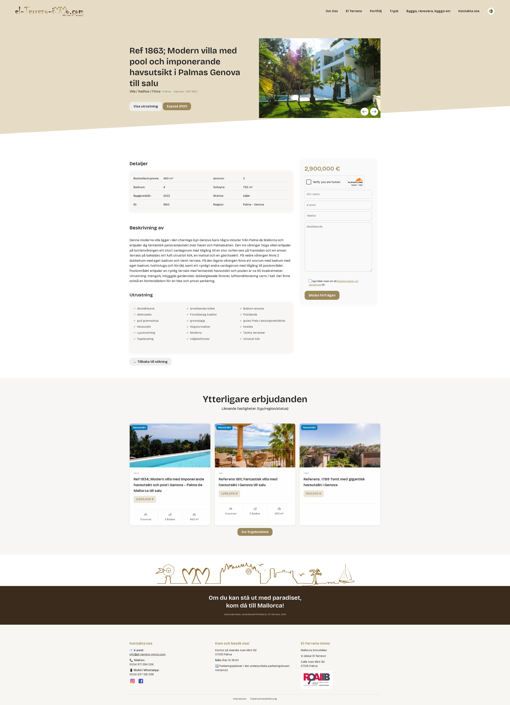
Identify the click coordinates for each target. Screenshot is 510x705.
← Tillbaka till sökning (150, 362)
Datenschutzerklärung (263, 698)
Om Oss (332, 11)
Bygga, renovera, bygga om (428, 11)
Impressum (239, 698)
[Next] (374, 112)
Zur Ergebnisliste (255, 532)
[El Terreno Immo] (49, 11)
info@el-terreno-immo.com (147, 654)
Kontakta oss (469, 11)
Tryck (394, 11)
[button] (9, 696)
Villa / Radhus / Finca (144, 91)
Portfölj (376, 11)
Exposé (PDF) (177, 106)
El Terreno (354, 11)
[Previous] (365, 112)
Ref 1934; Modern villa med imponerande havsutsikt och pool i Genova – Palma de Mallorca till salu (169, 485)
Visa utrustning (145, 106)
